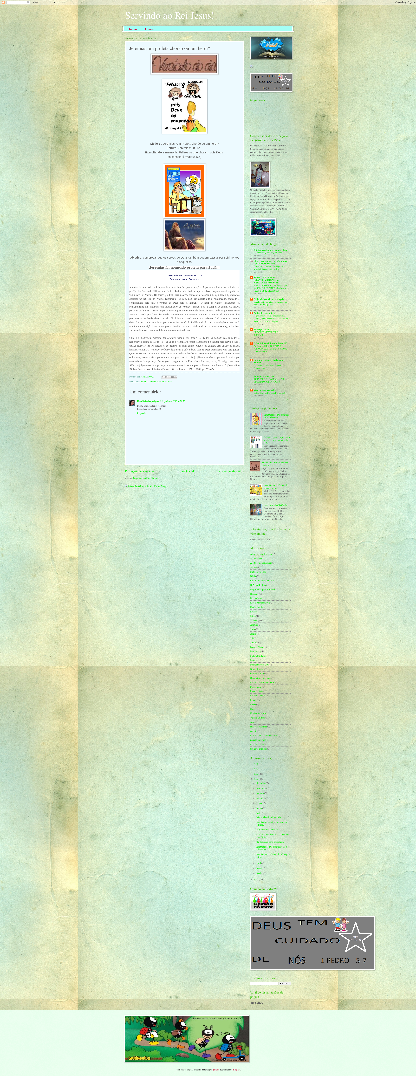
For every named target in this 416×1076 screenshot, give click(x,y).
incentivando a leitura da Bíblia (264, 735)
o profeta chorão (164, 381)
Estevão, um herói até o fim (276, 505)
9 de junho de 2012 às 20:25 (172, 401)
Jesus (252, 629)
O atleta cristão (257, 673)
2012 (256, 778)
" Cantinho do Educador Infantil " (270, 343)
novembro (261, 787)
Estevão (253, 611)
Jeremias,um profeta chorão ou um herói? (276, 464)
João (252, 638)
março (260, 868)
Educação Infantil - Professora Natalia (268, 361)
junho (259, 807)
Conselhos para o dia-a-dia (262, 580)
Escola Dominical (258, 607)
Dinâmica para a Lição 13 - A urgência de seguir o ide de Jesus (277, 440)
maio (259, 813)
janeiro (260, 873)
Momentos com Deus (259, 664)
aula (252, 722)
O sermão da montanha (260, 677)
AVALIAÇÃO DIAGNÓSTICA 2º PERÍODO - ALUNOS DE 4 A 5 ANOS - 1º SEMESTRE (271, 348)
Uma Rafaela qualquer (148, 401)
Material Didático (258, 655)
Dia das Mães (256, 598)
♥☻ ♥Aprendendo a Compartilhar (270, 250)
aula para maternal (258, 726)
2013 (256, 773)
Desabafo (254, 593)
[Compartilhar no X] (169, 377)
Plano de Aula (256, 691)
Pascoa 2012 (255, 686)
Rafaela (253, 708)
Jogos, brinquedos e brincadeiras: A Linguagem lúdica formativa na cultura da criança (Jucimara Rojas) (271, 318)
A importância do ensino (261, 553)
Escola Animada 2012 (260, 602)
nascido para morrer (259, 739)
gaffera (216, 1069)
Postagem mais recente (140, 471)
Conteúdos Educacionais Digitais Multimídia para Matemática (268, 267)
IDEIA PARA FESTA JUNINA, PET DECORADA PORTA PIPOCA (269, 380)
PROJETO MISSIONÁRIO (262, 682)
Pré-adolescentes (257, 695)
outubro (260, 793)
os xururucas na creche (265, 390)
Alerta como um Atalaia (261, 562)
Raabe (253, 704)
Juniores (254, 642)
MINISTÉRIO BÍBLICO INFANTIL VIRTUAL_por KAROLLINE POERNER (266, 280)
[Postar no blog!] (166, 377)
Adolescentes (256, 558)
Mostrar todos (286, 400)
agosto (260, 802)
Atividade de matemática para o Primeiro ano (267, 366)
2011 (256, 879)
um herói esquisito (258, 748)
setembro (261, 798)
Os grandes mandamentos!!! (268, 829)
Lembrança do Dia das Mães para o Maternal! (276, 416)
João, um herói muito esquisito (269, 817)
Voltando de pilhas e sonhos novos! (269, 392)
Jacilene (253, 620)
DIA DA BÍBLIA (258, 584)
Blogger (236, 1069)
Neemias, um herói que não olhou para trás (276, 486)
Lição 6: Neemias (258, 646)
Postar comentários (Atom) (145, 478)
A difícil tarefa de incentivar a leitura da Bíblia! (272, 836)
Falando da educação (264, 376)
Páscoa (253, 700)
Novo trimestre (257, 669)
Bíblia (253, 576)
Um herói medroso (258, 713)
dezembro (261, 783)
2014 (256, 768)
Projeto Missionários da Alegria (269, 299)
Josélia (153, 381)
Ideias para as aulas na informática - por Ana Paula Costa (270, 262)
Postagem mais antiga (230, 471)
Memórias (254, 660)
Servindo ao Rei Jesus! (169, 14)
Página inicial (185, 471)
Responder (142, 413)
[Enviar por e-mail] (163, 377)
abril (259, 862)
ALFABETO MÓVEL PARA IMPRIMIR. (266, 333)
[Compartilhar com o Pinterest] (175, 377)
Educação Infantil (262, 329)
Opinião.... (150, 29)
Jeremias (145, 381)
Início (133, 29)
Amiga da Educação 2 (264, 313)
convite (253, 731)
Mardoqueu (255, 651)
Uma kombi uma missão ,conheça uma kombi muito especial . (270, 303)
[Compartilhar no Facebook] (172, 377)
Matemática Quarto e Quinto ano (268, 252)
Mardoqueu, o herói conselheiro (270, 841)
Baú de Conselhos (258, 571)
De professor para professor (262, 589)
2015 (256, 763)
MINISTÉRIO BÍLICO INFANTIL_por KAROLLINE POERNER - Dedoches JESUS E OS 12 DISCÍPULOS (270, 288)
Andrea (253, 567)
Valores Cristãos (257, 717)
